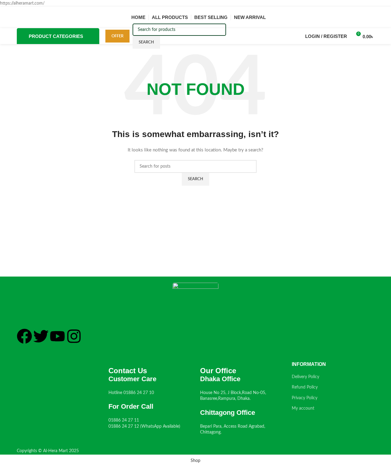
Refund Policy (305, 387)
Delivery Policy (305, 377)
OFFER (117, 36)
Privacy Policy (304, 398)
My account (303, 408)
